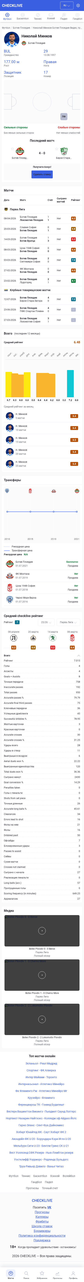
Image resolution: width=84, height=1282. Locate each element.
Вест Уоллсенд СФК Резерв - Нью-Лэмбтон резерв (41, 1152)
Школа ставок (42, 1226)
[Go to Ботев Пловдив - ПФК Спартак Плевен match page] (42, 310)
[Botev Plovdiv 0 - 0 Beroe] (42, 930)
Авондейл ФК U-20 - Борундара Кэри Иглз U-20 (41, 1138)
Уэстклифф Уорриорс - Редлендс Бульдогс (41, 1159)
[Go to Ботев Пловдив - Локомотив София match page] (42, 320)
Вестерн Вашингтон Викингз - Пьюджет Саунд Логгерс (41, 1111)
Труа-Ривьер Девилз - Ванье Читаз (41, 1166)
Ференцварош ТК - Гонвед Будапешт (41, 1104)
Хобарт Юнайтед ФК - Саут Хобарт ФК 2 (41, 1132)
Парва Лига (17, 209)
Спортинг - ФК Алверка (41, 1070)
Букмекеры (42, 1231)
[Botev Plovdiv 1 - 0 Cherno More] (42, 975)
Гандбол (36, 1182)
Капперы (42, 1217)
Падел (49, 1182)
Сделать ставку (42, 174)
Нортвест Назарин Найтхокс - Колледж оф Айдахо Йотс (41, 1118)
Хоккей (55, 1176)
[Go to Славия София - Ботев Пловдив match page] (42, 229)
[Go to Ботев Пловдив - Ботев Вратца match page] (42, 239)
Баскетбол (40, 1176)
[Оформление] (78, 5)
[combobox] (66, 5)
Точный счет (50, 1188)
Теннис (25, 1176)
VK (49, 1207)
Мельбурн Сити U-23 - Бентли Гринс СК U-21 (41, 1145)
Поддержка (42, 1240)
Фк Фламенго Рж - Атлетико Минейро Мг (41, 1090)
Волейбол (69, 1176)
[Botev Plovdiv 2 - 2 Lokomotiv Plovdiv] (42, 1019)
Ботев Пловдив (21, 27)
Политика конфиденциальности (42, 1236)
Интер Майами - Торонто (41, 1077)
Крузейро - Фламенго (41, 1097)
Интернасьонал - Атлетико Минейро (41, 1084)
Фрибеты (42, 1221)
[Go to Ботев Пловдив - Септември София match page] (42, 260)
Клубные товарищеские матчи (30, 290)
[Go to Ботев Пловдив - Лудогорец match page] (42, 281)
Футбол (6, 27)
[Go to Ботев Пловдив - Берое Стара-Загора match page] (42, 299)
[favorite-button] (12, 149)
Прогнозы (32, 1188)
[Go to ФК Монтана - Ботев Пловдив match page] (42, 270)
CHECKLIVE (12, 5)
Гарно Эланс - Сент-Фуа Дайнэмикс (41, 1125)
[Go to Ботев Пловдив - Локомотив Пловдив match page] (42, 218)
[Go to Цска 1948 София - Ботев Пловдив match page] (42, 250)
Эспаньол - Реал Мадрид (41, 1063)
